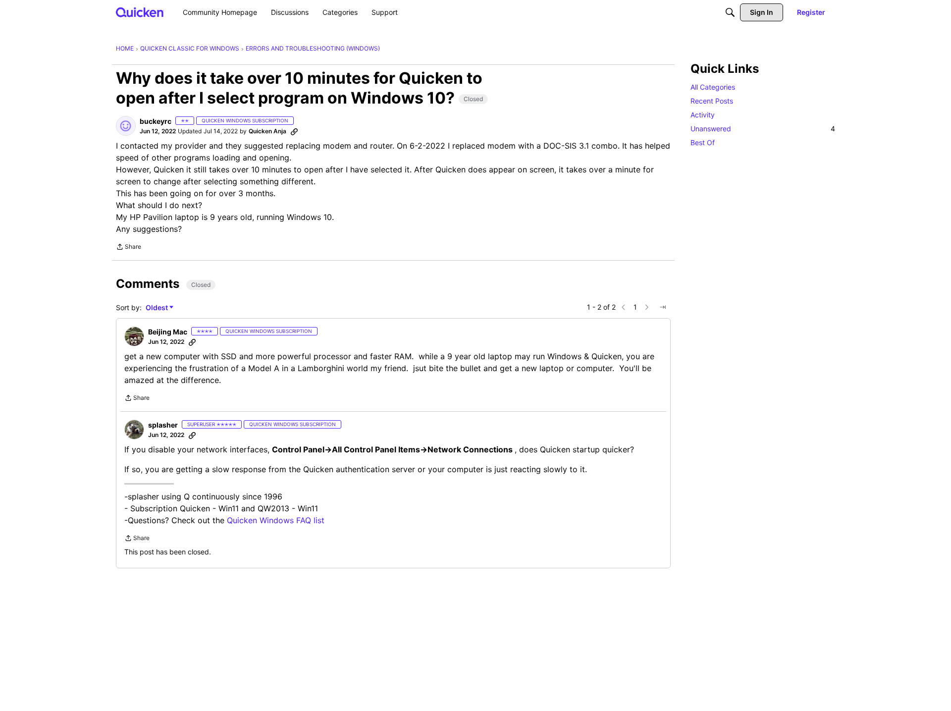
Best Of (702, 142)
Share (128, 248)
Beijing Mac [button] (167, 332)
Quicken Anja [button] (267, 131)
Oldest (157, 308)
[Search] (730, 12)
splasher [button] (163, 425)
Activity (702, 114)
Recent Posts (711, 101)
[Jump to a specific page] (663, 307)
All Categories (712, 87)
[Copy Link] (294, 131)
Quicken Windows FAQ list (275, 520)
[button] (126, 126)
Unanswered (762, 128)
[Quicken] (140, 12)
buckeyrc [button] (155, 121)
